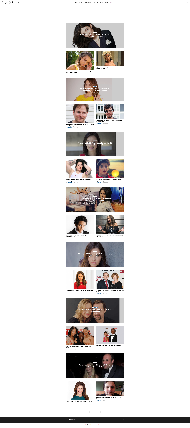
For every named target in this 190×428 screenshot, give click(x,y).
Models (101, 2)
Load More (94, 411)
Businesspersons (88, 2)
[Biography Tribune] (10, 2)
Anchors (95, 86)
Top (123, 419)
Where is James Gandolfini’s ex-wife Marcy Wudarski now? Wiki (95, 366)
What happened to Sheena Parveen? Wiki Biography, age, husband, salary (95, 90)
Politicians (106, 2)
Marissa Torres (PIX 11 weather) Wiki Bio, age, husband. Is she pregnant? (95, 199)
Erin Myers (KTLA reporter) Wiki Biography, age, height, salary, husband (95, 255)
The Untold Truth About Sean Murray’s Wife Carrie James (95, 310)
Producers (95, 362)
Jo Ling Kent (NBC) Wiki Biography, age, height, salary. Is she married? (95, 144)
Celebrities (96, 2)
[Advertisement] (95, 12)
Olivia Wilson (99, 293)
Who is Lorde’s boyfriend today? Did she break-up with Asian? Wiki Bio (95, 35)
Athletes (80, 2)
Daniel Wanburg (99, 70)
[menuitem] (112, 2)
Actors (76, 2)
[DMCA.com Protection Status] (72, 419)
